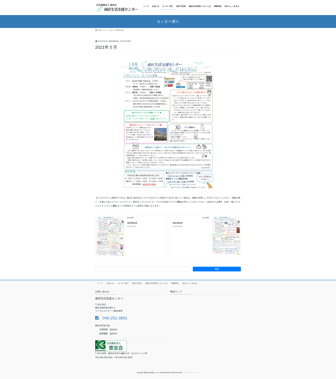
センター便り (123, 283)
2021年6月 (178, 223)
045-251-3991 (113, 318)
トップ (100, 283)
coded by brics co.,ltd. (191, 372)
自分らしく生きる (189, 283)
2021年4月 (132, 223)
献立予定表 (137, 283)
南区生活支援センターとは (156, 283)
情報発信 (175, 283)
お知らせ (110, 283)
